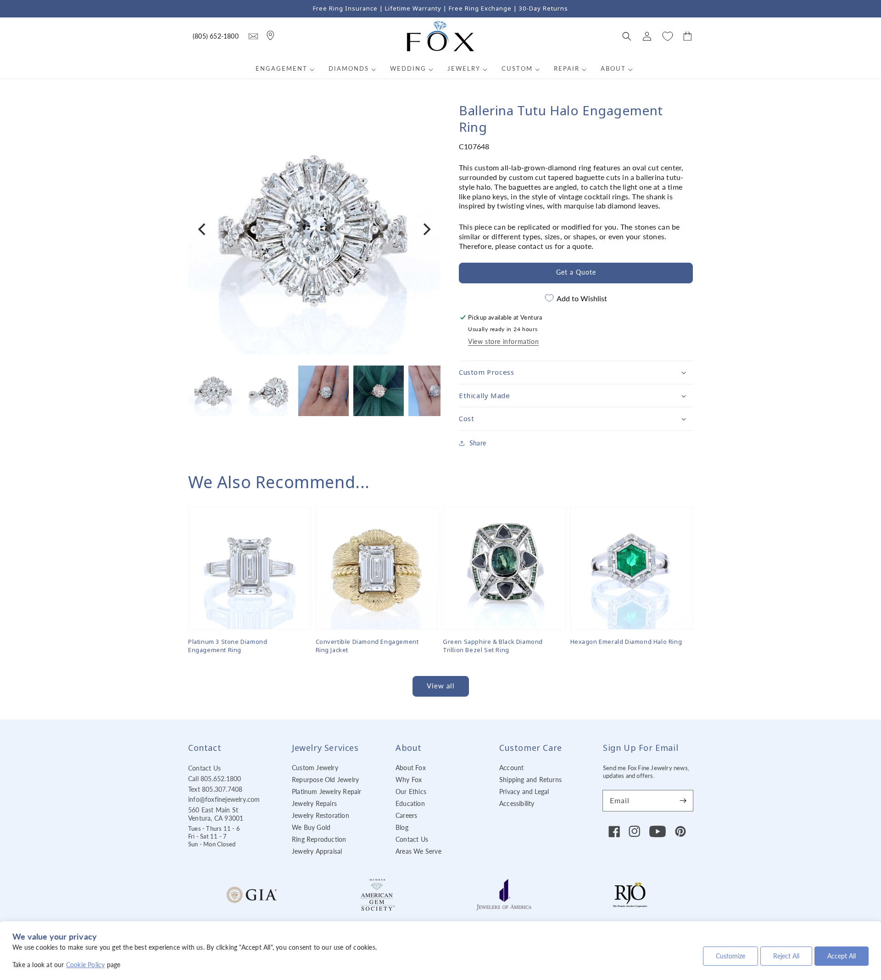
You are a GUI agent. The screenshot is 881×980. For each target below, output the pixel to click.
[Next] (426, 229)
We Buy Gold (311, 827)
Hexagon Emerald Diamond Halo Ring (626, 641)
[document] (314, 229)
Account (511, 768)
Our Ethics (411, 791)
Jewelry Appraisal (317, 851)
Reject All (786, 956)
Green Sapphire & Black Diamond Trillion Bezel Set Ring (493, 645)
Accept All (841, 956)
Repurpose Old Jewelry (325, 779)
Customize (730, 956)
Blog (402, 827)
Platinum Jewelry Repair (327, 791)
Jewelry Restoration (320, 815)
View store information (503, 341)
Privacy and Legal (524, 791)
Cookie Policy (85, 965)
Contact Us (204, 768)
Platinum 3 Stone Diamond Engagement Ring (227, 645)
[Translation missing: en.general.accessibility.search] (253, 36)
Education (410, 803)
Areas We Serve (418, 851)
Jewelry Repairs (314, 803)
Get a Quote (576, 272)
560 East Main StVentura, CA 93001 (215, 814)
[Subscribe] (683, 800)
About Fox (411, 768)
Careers (406, 815)
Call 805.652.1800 (214, 779)
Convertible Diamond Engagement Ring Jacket (367, 645)
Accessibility (517, 803)
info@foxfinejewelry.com (224, 799)
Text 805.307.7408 (215, 789)
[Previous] (203, 229)
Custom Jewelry (315, 768)
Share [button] (477, 443)
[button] (627, 36)
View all (441, 685)
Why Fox (409, 779)
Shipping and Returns (530, 779)
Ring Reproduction (319, 839)
